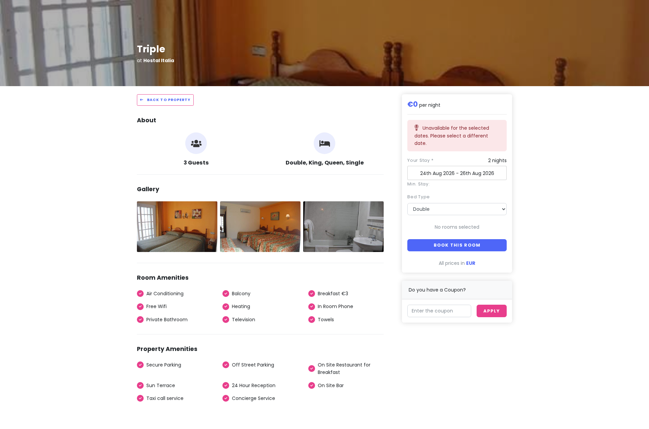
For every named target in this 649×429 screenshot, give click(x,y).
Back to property (168, 99)
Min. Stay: (418, 184)
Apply (491, 311)
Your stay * (420, 160)
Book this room (457, 245)
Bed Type (418, 197)
